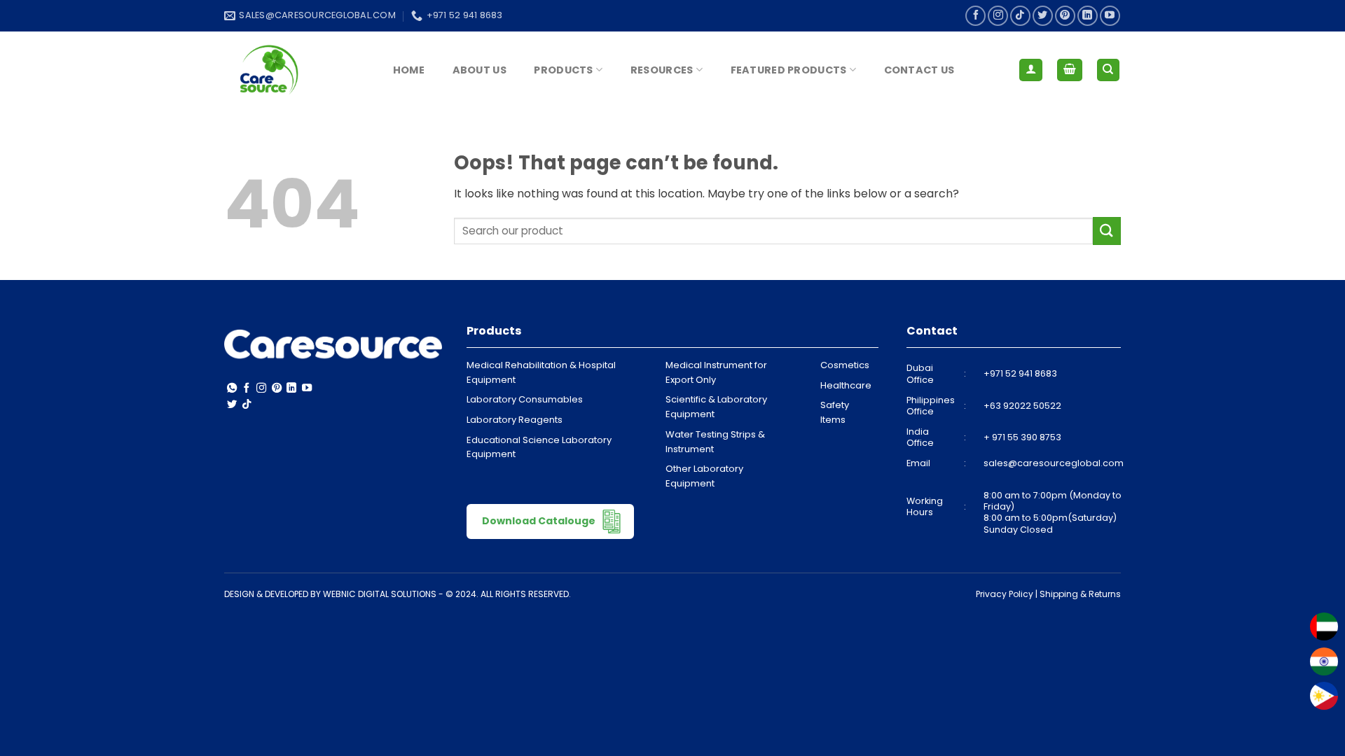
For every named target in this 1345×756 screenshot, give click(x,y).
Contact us (919, 70)
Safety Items (834, 412)
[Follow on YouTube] (1110, 16)
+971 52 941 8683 (1020, 373)
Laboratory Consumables (525, 399)
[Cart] (1069, 70)
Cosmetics (844, 365)
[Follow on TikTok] (1020, 16)
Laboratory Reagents (515, 419)
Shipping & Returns (1080, 594)
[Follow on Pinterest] (1065, 16)
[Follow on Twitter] (1043, 16)
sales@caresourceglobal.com (1054, 463)
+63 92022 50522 (1022, 406)
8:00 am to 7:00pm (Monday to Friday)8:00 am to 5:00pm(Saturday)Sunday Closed (1053, 512)
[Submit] (1107, 230)
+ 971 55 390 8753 (1022, 437)
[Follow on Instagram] (998, 16)
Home (409, 70)
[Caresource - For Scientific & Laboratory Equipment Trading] (294, 69)
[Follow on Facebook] (975, 16)
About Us (479, 70)
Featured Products (789, 70)
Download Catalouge (540, 520)
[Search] (1108, 70)
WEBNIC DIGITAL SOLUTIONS (379, 594)
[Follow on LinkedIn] (1087, 16)
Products (563, 70)
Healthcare (845, 385)
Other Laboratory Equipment (704, 476)
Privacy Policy (1004, 594)
